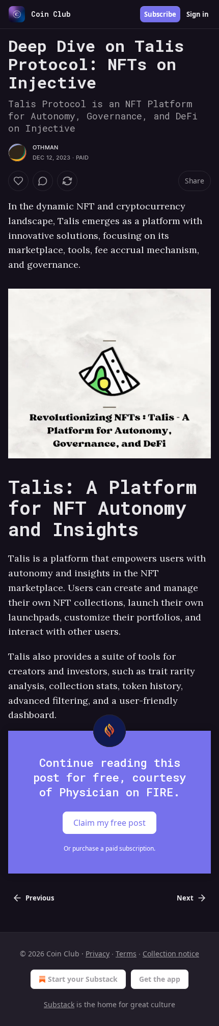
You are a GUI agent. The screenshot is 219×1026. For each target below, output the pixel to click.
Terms (126, 953)
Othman (45, 147)
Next (185, 898)
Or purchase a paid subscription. (109, 848)
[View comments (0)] (43, 181)
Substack (59, 1004)
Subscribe (160, 14)
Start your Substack (83, 979)
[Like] (18, 181)
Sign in (197, 14)
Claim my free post (109, 822)
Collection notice (171, 953)
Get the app (159, 979)
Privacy (98, 953)
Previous (39, 898)
